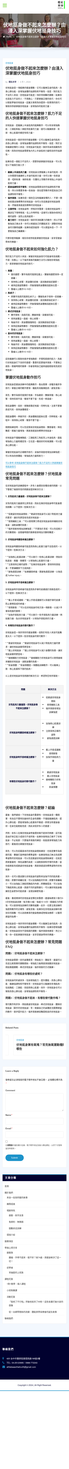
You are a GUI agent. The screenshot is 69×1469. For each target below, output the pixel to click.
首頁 (7, 1186)
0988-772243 (31, 1362)
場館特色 (11, 1210)
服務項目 (9, 1241)
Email (8, 1128)
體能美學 (10, 81)
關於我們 (9, 1192)
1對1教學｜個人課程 (16, 1283)
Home (9, 36)
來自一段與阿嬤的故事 (17, 1197)
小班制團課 (12, 1290)
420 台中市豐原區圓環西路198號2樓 (23, 1358)
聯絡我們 (9, 1318)
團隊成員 (11, 1203)
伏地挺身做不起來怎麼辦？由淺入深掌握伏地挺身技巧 (41, 36)
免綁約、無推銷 (16, 1221)
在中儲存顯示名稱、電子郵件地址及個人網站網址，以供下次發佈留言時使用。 (33, 1147)
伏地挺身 (9, 63)
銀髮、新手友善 (16, 1215)
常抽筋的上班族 (16, 1272)
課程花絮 (9, 1278)
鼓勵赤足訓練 (15, 1228)
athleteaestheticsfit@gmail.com (21, 1366)
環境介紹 (11, 1234)
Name (8, 1114)
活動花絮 (11, 1296)
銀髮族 (10, 1252)
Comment (10, 1090)
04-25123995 (18, 1362)
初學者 (10, 1267)
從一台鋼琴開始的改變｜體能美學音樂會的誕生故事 (33, 1311)
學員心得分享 (11, 1247)
